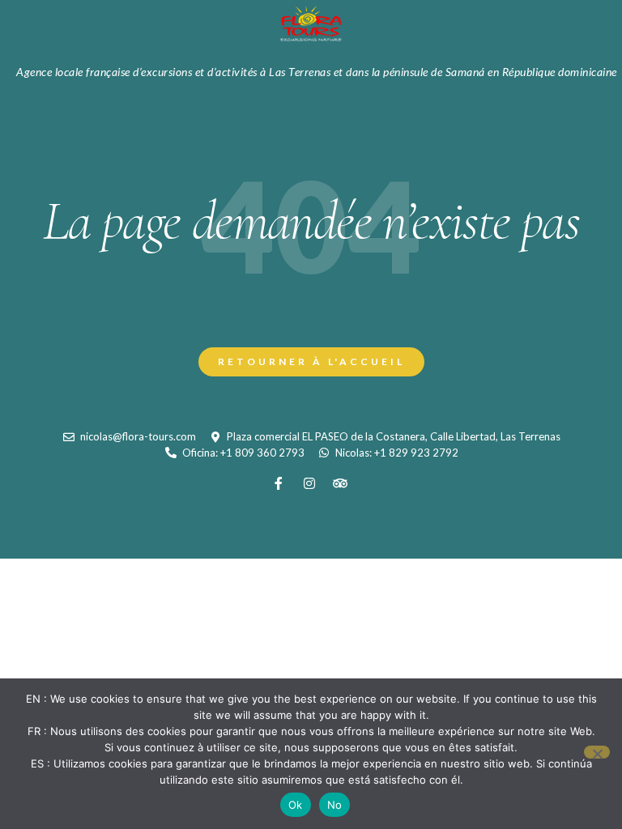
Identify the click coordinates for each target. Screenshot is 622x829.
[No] (597, 752)
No (335, 804)
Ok (295, 804)
